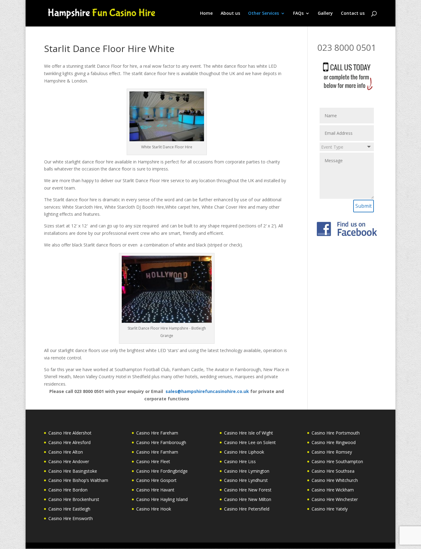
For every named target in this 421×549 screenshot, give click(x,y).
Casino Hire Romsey (332, 452)
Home (206, 13)
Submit (363, 205)
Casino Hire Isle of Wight (248, 433)
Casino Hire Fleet (153, 461)
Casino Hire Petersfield (246, 509)
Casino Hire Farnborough (161, 442)
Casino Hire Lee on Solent (250, 442)
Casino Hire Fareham (157, 433)
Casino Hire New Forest (248, 490)
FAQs (298, 13)
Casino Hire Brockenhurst (73, 499)
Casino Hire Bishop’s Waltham (78, 480)
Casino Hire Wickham (333, 490)
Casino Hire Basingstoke (72, 471)
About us (230, 13)
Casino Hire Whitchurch (335, 480)
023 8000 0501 (346, 47)
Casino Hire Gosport (156, 480)
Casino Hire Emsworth (70, 518)
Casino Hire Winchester (335, 499)
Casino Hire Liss (240, 461)
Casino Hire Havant (155, 490)
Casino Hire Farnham (157, 452)
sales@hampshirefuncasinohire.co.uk (207, 391)
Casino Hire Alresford (69, 442)
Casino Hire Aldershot (70, 433)
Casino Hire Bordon (68, 490)
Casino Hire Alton (65, 452)
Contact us (353, 13)
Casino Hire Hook (153, 509)
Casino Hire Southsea (333, 471)
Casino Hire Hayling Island (162, 499)
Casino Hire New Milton (247, 499)
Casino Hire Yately (330, 509)
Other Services (263, 13)
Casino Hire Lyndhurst (246, 480)
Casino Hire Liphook (244, 452)
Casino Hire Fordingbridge (162, 471)
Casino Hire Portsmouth (336, 433)
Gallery (325, 13)
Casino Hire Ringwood (334, 442)
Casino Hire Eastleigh (69, 509)
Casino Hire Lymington (246, 471)
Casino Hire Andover (68, 461)
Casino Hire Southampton (337, 461)
